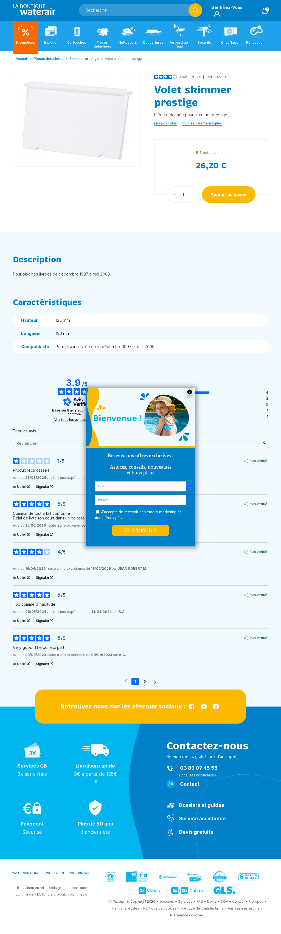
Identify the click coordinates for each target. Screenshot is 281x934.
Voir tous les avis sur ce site (76, 420)
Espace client (53, 873)
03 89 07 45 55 (199, 768)
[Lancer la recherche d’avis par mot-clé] (264, 443)
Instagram (216, 706)
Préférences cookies (187, 915)
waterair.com (25, 873)
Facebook (191, 706)
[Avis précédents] (125, 681)
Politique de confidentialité (202, 908)
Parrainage (79, 873)
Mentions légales (125, 908)
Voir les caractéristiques (202, 123)
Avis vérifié (258, 461)
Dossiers (166, 901)
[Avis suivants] (154, 681)
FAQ (199, 901)
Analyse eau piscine (244, 908)
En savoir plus (165, 123)
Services (185, 901)
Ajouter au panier (228, 194)
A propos (256, 901)
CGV (224, 901)
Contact (189, 784)
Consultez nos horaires (197, 775)
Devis (212, 901)
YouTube (204, 706)
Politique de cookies (159, 908)
